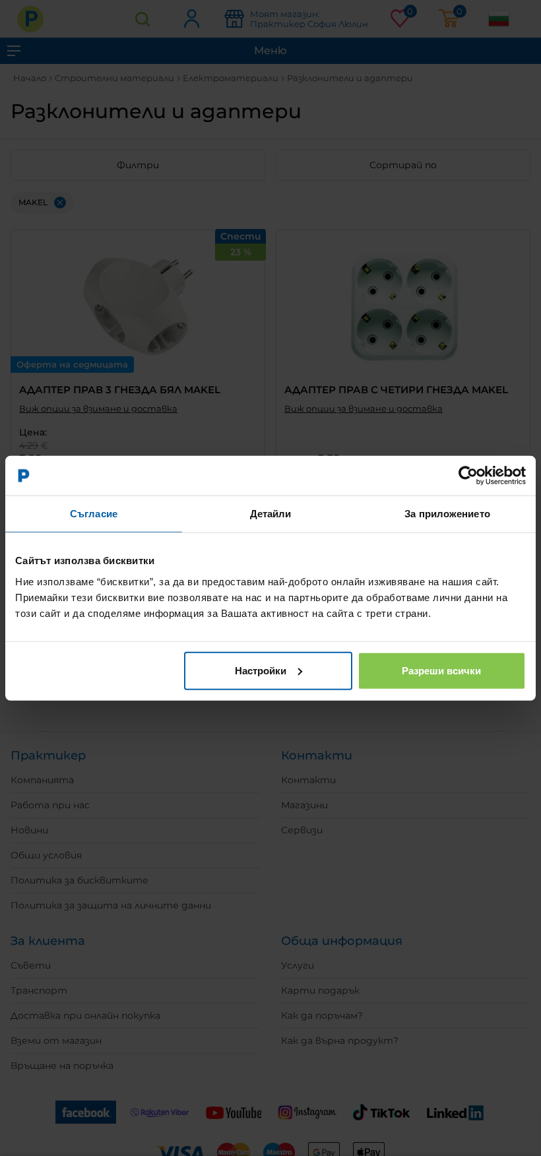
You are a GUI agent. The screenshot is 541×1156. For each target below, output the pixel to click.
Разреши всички (441, 670)
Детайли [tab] (271, 513)
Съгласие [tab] (93, 513)
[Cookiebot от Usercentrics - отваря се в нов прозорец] (468, 476)
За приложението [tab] (447, 513)
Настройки (260, 670)
